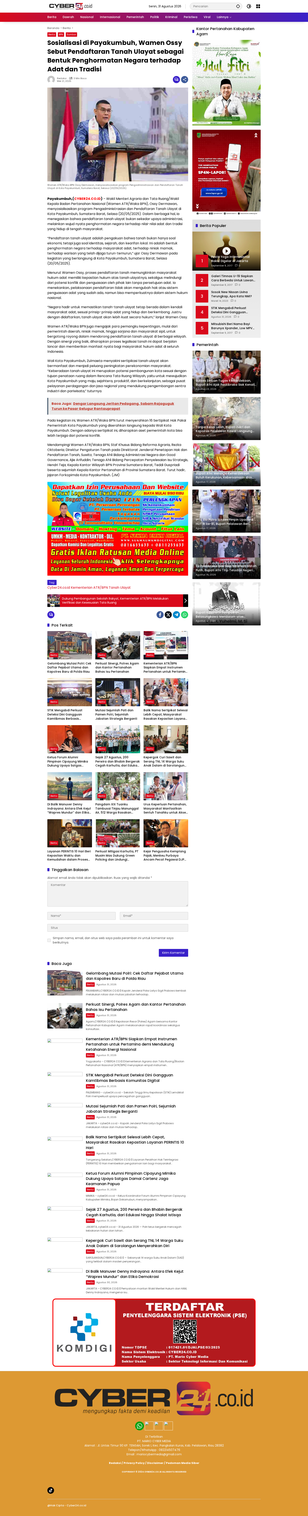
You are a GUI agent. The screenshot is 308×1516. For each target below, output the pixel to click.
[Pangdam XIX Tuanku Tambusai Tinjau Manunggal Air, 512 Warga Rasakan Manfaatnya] (117, 786)
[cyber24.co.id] (70, 6)
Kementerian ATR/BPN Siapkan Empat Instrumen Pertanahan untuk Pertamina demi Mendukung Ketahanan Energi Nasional (166, 668)
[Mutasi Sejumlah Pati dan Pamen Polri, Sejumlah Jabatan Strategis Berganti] (117, 692)
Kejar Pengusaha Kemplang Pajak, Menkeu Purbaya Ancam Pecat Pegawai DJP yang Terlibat (165, 855)
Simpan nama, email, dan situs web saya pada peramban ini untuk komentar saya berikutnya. (113, 940)
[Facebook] (160, 614)
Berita (51, 34)
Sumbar (71, 34)
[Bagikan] (184, 79)
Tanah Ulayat (120, 587)
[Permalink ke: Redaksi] (52, 79)
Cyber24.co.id (58, 587)
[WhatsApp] (184, 614)
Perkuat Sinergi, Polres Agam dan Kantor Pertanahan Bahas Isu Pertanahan (117, 668)
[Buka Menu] (258, 6)
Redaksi (62, 78)
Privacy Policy (134, 1463)
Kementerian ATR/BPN (89, 587)
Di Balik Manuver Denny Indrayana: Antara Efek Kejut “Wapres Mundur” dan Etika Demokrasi (69, 808)
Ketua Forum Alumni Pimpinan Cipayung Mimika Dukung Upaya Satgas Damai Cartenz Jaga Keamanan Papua (67, 761)
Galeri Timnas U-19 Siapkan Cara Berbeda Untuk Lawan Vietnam (232, 278)
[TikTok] (50, 1490)
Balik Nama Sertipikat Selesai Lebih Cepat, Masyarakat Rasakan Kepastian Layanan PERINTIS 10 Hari (166, 714)
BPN (61, 34)
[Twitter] (168, 614)
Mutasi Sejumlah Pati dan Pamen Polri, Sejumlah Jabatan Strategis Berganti (116, 714)
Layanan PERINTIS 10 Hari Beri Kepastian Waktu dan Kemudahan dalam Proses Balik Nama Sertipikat (69, 855)
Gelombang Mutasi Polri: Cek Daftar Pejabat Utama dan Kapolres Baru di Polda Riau (69, 668)
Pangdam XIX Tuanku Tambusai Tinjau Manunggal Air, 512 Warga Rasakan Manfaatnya (117, 808)
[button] (238, 6)
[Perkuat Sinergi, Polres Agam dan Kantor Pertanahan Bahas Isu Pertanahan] (117, 645)
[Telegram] (176, 614)
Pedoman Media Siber (182, 1463)
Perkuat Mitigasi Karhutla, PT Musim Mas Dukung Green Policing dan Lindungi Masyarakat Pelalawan (116, 855)
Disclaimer (155, 1463)
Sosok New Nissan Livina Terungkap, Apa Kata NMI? (231, 294)
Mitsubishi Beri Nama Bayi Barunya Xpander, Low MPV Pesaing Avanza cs (231, 326)
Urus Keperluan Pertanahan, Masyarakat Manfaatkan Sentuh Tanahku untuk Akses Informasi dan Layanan (166, 808)
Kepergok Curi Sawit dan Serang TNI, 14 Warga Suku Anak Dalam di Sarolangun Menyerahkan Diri (164, 761)
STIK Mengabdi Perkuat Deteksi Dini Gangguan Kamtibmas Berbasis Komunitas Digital (64, 714)
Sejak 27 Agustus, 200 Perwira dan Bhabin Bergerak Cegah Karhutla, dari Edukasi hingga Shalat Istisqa (117, 761)
